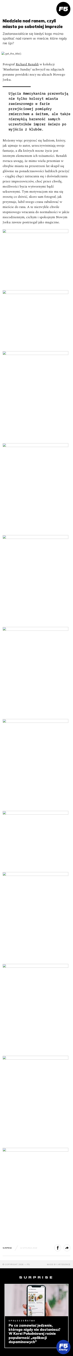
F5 (28, 1264)
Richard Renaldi (27, 64)
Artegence (63, 1264)
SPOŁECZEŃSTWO (22, 1320)
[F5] (63, 9)
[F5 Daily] (63, 1347)
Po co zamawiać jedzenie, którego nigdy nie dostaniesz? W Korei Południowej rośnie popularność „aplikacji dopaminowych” (34, 1333)
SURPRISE (7, 1248)
